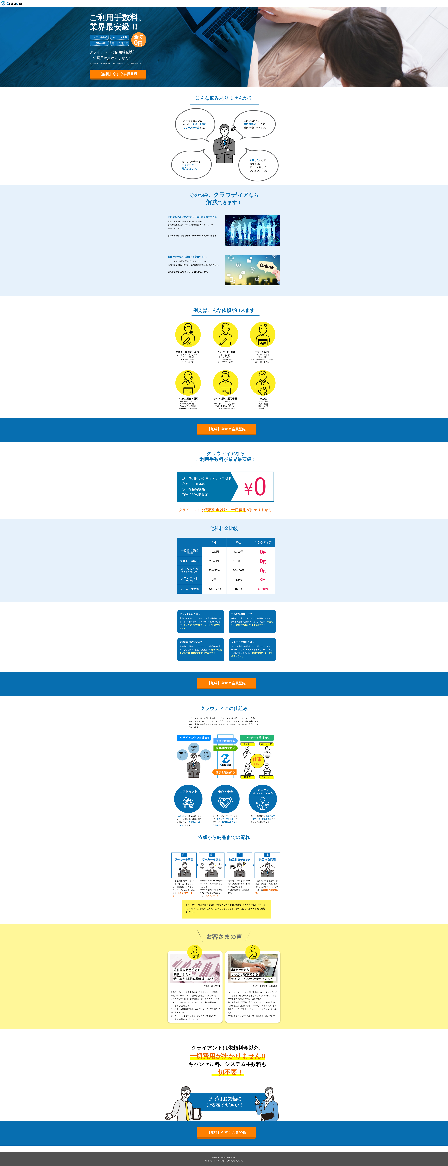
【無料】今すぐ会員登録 (118, 74)
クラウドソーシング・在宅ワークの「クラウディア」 (224, 1161)
